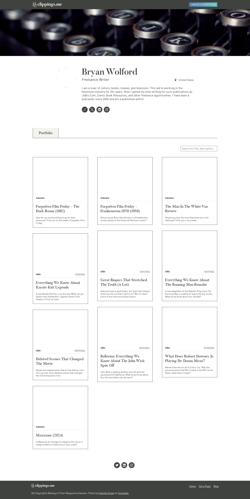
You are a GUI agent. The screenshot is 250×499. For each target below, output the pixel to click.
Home (192, 486)
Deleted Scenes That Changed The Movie (59, 361)
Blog (216, 486)
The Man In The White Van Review (186, 208)
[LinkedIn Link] (100, 110)
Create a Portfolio (203, 4)
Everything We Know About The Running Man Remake (187, 282)
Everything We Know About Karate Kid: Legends (58, 285)
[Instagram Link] (107, 110)
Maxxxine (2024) (49, 435)
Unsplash (123, 493)
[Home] (47, 4)
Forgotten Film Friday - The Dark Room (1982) (57, 208)
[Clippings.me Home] (43, 486)
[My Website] (85, 110)
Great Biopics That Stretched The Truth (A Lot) (123, 282)
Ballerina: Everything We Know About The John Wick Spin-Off (122, 361)
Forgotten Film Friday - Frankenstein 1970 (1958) (120, 208)
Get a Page (205, 486)
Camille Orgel (106, 493)
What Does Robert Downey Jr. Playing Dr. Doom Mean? (189, 358)
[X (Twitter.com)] (92, 110)
